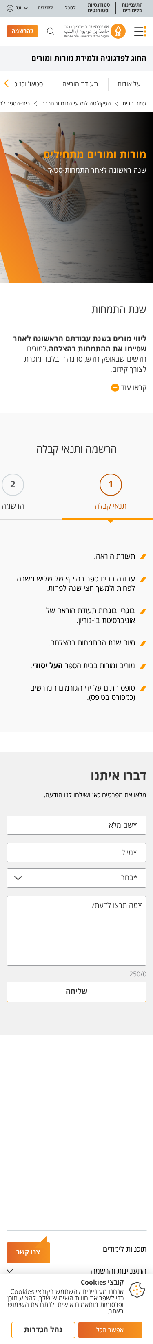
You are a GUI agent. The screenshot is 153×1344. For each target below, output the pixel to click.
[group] (129, 82)
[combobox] (76, 878)
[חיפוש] (50, 31)
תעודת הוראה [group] (80, 84)
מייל (129, 852)
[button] (140, 31)
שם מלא (123, 825)
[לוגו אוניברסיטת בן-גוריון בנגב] (95, 31)
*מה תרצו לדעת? (116, 905)
